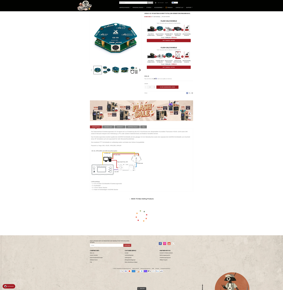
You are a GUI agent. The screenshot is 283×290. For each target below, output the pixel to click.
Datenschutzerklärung (145, 268)
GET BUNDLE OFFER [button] (169, 40)
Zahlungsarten (128, 257)
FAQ (91, 262)
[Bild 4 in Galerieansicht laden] (125, 70)
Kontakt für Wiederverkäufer (166, 253)
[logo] (84, 5)
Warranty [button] (120, 126)
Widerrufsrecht (135, 268)
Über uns (92, 253)
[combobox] (133, 2)
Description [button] (96, 126)
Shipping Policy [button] (133, 126)
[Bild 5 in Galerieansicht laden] (134, 70)
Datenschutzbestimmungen (96, 257)
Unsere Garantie (94, 255)
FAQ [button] (143, 126)
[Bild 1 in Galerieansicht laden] (98, 70)
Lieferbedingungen (129, 255)
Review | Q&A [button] (108, 126)
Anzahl (146, 83)
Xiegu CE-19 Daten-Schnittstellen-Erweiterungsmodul (160, 35)
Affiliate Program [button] (163, 259)
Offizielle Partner (94, 259)
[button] (155, 3)
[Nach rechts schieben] (140, 70)
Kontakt (126, 253)
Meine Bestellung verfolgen (131, 262)
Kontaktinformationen (165, 268)
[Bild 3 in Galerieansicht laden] (116, 70)
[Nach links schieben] (91, 70)
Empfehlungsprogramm (165, 257)
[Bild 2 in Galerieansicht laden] (107, 70)
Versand (157, 268)
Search (150, 2)
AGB (153, 268)
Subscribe (127, 245)
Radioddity (119, 268)
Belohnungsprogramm (165, 255)
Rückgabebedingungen (130, 259)
